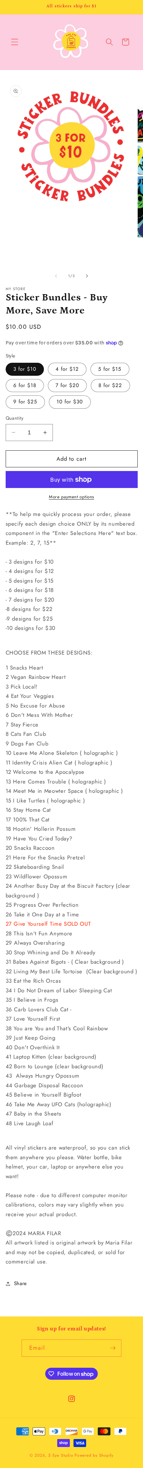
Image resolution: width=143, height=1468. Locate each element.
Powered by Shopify (93, 1455)
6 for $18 (25, 385)
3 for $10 (25, 369)
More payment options (71, 497)
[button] (15, 42)
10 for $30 (70, 401)
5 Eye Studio (60, 1455)
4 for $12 (67, 369)
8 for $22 (110, 385)
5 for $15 (110, 369)
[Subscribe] (113, 1348)
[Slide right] (86, 275)
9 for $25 (25, 401)
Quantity (15, 418)
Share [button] (20, 1283)
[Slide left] (56, 275)
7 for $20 (67, 385)
